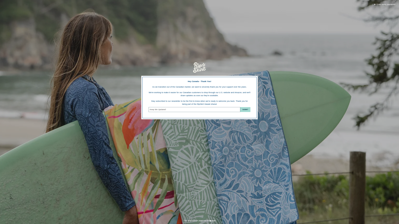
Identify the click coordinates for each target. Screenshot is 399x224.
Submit (245, 109)
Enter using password (385, 4)
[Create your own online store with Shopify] (212, 221)
